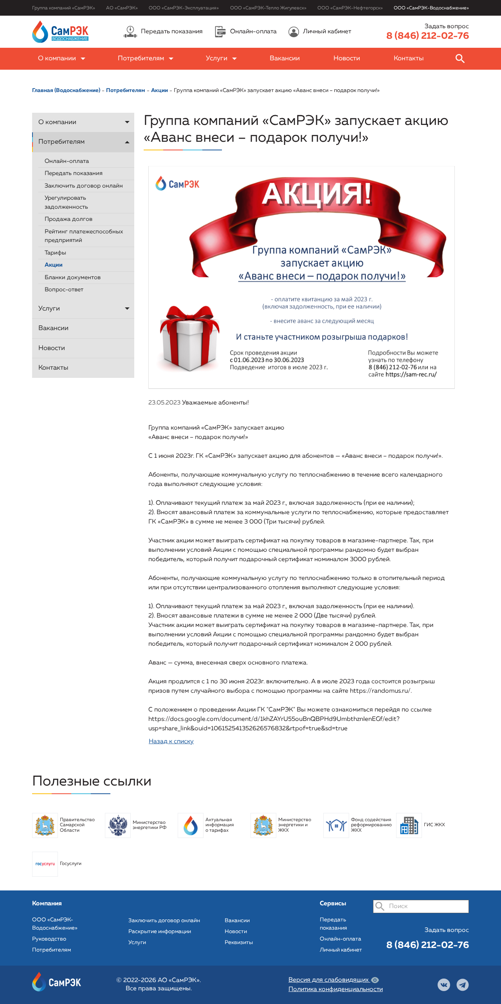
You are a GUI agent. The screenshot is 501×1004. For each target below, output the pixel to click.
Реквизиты (239, 942)
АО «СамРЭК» (122, 8)
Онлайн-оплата (67, 161)
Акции (54, 265)
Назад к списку (171, 742)
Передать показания (74, 173)
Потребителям (141, 58)
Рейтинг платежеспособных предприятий (84, 236)
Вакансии (285, 58)
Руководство (49, 939)
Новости (346, 58)
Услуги (216, 58)
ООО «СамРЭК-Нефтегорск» (350, 8)
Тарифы (55, 253)
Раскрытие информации (159, 931)
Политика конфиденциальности (335, 989)
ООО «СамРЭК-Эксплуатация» (184, 8)
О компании (57, 58)
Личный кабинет (341, 950)
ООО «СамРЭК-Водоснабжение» (431, 8)
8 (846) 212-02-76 (427, 36)
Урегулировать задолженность (66, 202)
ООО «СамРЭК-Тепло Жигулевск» (268, 8)
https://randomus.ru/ (380, 691)
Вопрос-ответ (64, 290)
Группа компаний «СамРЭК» (63, 8)
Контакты (409, 58)
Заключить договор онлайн (84, 186)
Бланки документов (73, 277)
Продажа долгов (68, 219)
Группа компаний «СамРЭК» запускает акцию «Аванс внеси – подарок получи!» (277, 90)
